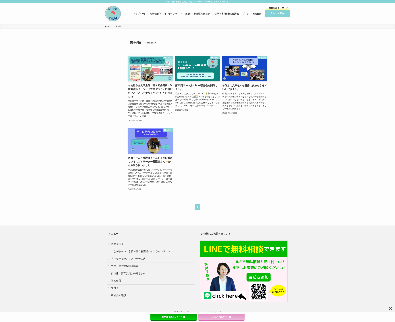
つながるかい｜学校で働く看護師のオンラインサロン (140, 251)
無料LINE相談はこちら (172, 317)
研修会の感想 (118, 295)
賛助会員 (116, 280)
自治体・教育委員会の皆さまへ (128, 273)
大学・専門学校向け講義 (124, 266)
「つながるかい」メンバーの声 (128, 258)
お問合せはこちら (220, 317)
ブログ (114, 288)
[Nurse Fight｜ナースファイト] (113, 13)
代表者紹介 (117, 244)
